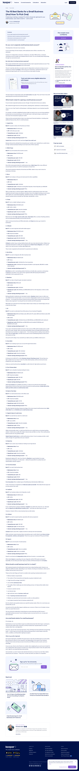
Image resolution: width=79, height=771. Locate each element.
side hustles (29, 94)
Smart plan (15, 333)
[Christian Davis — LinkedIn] (24, 726)
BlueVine (29, 458)
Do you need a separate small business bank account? (17, 34)
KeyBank (28, 506)
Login (66, 2)
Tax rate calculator (49, 750)
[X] (38, 765)
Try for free (72, 2)
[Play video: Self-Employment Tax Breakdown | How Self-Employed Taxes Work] (63, 100)
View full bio (18, 734)
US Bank (7, 531)
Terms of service (64, 748)
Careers (30, 748)
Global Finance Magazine (36, 244)
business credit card (23, 593)
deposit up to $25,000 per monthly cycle (19, 508)
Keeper (19, 69)
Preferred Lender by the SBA (29, 484)
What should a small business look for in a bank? (16, 38)
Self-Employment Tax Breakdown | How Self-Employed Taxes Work (62, 108)
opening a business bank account (19, 595)
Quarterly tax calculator (50, 754)
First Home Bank (9, 481)
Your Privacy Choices (65, 755)
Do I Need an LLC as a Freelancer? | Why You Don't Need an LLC (63, 123)
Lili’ (37, 328)
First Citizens (12, 384)
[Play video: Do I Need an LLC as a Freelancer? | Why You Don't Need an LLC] (63, 115)
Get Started (63, 38)
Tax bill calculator (48, 748)
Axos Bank (23, 364)
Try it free (25, 86)
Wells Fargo (34, 165)
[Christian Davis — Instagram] (26, 726)
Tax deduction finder (49, 752)
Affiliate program (32, 752)
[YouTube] (40, 765)
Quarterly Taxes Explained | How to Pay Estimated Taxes (63, 137)
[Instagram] (32, 765)
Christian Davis (17, 21)
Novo (26, 191)
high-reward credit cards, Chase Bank (24, 216)
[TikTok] (36, 765)
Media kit (31, 750)
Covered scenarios (26, 2)
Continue (72, 766)
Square (13, 559)
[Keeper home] (7, 2)
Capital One (8, 140)
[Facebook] (34, 765)
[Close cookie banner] (75, 761)
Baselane (33, 296)
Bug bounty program (65, 752)
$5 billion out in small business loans (24, 409)
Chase (32, 221)
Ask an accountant (49, 755)
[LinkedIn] (29, 765)
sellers (45, 560)
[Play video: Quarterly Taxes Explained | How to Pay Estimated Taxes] (63, 130)
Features (16, 2)
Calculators (36, 2)
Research (31, 754)
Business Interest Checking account (30, 358)
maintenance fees (17, 582)
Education (43, 2)
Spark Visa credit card (30, 140)
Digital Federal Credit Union (12, 436)
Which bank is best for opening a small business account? (18, 36)
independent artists (22, 556)
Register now (63, 85)
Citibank (8, 243)
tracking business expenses (14, 65)
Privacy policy (64, 750)
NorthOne (8, 271)
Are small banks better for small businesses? (16, 39)
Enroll (44, 666)
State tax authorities (65, 754)
